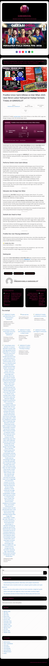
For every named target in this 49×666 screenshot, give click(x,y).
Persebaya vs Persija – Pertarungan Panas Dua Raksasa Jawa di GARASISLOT (8, 339)
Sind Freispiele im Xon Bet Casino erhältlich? (24, 317)
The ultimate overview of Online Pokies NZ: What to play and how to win (22, 593)
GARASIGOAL (24, 16)
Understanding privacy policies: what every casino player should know (21, 582)
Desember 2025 (7, 621)
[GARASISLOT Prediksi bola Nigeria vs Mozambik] (39, 330)
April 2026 (6, 614)
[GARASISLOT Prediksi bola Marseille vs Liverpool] (9, 451)
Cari (3, 570)
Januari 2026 (7, 619)
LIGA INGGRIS (7, 648)
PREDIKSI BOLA (14, 61)
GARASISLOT (44, 662)
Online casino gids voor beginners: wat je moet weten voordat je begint (21, 591)
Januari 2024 (7, 630)
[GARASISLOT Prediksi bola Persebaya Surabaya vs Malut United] (24, 331)
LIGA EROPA (7, 647)
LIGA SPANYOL (7, 650)
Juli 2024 (6, 629)
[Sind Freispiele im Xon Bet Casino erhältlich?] (24, 314)
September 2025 (8, 626)
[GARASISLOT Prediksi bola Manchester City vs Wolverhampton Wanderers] (9, 317)
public (5, 653)
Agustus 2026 (7, 611)
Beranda (6, 61)
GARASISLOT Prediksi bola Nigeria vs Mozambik (39, 335)
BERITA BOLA (7, 642)
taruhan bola (17, 116)
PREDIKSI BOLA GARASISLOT (14, 106)
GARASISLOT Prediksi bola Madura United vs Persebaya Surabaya (24, 352)
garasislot (8, 273)
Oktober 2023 (7, 632)
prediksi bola (19, 273)
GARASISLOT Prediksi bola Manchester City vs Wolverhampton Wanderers (8, 324)
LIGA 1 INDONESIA (8, 643)
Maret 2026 (6, 616)
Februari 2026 (7, 618)
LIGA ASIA (6, 645)
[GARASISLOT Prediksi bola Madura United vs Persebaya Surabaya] (24, 347)
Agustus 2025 (7, 627)
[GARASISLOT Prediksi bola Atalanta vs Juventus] (39, 315)
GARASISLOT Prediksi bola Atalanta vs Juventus (40, 319)
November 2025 (8, 622)
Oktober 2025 (7, 624)
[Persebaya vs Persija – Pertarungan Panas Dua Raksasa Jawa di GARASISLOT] (9, 332)
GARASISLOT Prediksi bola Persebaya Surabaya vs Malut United (23, 338)
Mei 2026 (6, 613)
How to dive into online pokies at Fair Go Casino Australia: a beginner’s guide (23, 589)
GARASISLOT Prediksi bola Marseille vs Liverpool (8, 560)
